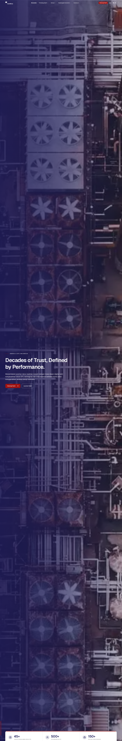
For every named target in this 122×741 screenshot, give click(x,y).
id (115, 3)
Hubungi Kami (103, 3)
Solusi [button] (53, 3)
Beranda (33, 3)
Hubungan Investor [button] (64, 3)
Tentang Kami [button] (43, 3)
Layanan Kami (27, 386)
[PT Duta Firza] (9, 3)
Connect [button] (76, 3)
